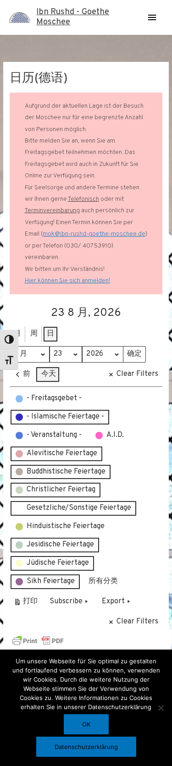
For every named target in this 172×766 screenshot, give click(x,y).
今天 (48, 374)
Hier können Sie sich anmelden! (67, 281)
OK (86, 724)
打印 (25, 603)
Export (113, 601)
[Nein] (160, 707)
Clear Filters (137, 374)
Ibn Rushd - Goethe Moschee (72, 17)
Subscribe (66, 601)
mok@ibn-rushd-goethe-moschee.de (94, 234)
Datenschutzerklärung (86, 746)
